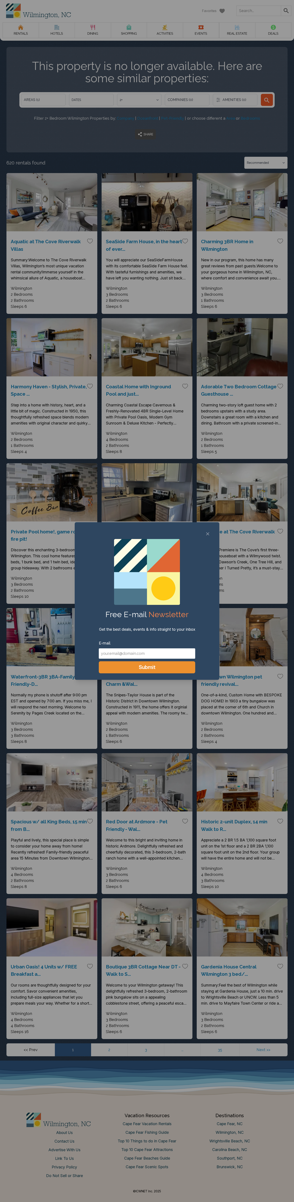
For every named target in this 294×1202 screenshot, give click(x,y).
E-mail (104, 643)
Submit (147, 667)
